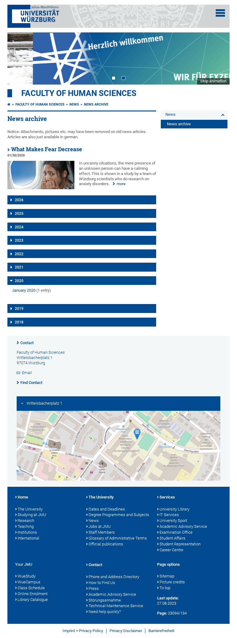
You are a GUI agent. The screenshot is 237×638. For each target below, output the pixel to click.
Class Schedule (31, 588)
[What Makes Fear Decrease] (40, 188)
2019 (19, 308)
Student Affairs (172, 538)
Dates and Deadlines (107, 509)
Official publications (106, 544)
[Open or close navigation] (220, 13)
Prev (18, 58)
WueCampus (29, 582)
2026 (19, 200)
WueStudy (26, 576)
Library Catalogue (33, 599)
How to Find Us (102, 582)
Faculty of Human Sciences (78, 93)
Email (27, 372)
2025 (19, 213)
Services (167, 497)
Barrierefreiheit (161, 630)
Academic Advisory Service (183, 526)
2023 (19, 240)
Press (94, 588)
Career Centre (171, 550)
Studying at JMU (32, 514)
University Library (174, 509)
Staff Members (102, 532)
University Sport (173, 520)
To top (165, 588)
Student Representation (180, 544)
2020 (19, 281)
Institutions (27, 532)
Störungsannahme (105, 600)
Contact (27, 343)
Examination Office (176, 532)
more (121, 183)
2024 (19, 227)
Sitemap (167, 576)
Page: (162, 613)
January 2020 (23, 290)
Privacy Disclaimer (126, 630)
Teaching (26, 526)
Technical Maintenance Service (116, 605)
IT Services (169, 514)
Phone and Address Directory (114, 576)
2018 (19, 322)
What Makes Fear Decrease (46, 149)
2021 (19, 267)
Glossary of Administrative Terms (118, 538)
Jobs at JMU (100, 526)
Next (219, 58)
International (28, 538)
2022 (19, 254)
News (74, 104)
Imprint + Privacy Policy (83, 630)
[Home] (8, 104)
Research (26, 520)
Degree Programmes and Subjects (119, 514)
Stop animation (213, 81)
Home (23, 497)
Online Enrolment (33, 593)
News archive (96, 104)
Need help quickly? (105, 611)
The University (30, 509)
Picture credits (172, 582)
